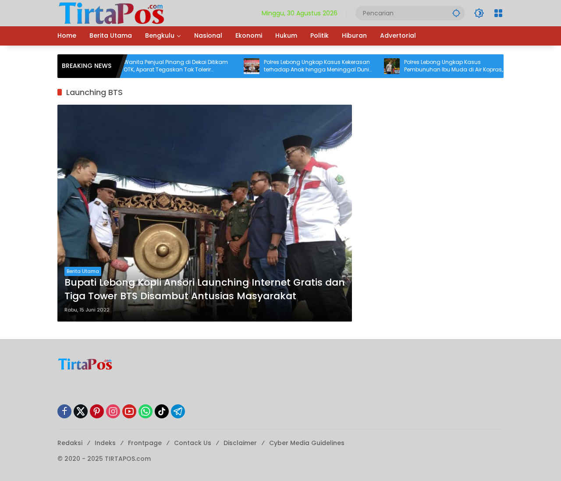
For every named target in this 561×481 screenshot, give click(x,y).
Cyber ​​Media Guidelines (306, 443)
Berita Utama (83, 271)
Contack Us (192, 443)
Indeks (105, 443)
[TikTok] (162, 411)
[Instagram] (113, 411)
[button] (456, 13)
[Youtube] (129, 411)
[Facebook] (64, 411)
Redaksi (69, 443)
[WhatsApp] (145, 411)
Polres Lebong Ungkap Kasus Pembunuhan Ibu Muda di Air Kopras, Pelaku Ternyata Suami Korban (439, 66)
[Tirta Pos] (111, 12)
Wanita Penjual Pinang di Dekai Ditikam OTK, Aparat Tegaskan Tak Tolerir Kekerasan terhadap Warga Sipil (162, 66)
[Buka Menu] (498, 13)
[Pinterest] (97, 411)
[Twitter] (81, 411)
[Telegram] (178, 411)
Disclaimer (240, 443)
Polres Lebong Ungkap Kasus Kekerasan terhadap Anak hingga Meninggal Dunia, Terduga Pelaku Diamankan (305, 66)
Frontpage (145, 443)
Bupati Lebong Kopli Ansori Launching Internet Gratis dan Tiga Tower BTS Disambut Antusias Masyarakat (204, 289)
